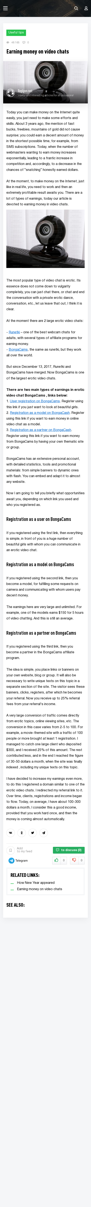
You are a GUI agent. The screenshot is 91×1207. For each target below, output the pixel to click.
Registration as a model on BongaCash (40, 413)
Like (64, 860)
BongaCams (18, 349)
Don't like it (81, 860)
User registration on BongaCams (35, 401)
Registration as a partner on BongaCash (40, 430)
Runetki (14, 332)
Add (24, 850)
